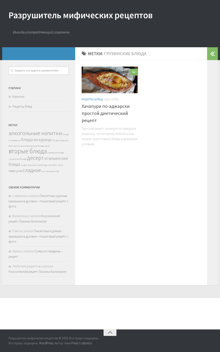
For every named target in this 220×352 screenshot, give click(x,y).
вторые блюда (28, 151)
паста (60, 165)
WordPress (46, 343)
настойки (52, 165)
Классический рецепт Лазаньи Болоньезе (37, 272)
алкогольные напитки (35, 133)
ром (19, 171)
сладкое (32, 170)
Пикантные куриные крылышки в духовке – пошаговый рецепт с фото (38, 201)
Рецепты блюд (92, 99)
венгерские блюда (35, 146)
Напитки (18, 96)
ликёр (24, 165)
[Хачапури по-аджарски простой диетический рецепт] (110, 80)
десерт (35, 157)
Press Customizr (81, 343)
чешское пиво (52, 171)
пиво (12, 171)
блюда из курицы (36, 139)
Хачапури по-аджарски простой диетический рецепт (106, 113)
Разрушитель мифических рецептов (81, 15)
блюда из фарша (60, 140)
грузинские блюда (17, 159)
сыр (43, 171)
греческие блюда (55, 152)
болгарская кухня (17, 146)
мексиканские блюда (37, 165)
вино (47, 146)
